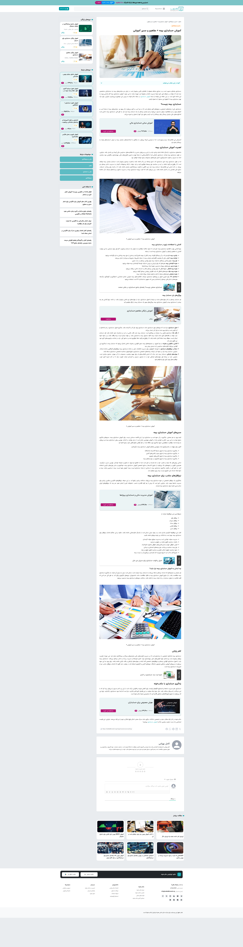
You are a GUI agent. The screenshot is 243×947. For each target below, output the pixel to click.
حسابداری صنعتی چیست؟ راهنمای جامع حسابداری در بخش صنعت (140, 287)
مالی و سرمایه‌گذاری (173, 22)
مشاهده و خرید (108, 131)
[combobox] (111, 9)
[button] (159, 8)
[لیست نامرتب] (120, 792)
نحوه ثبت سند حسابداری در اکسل (151, 675)
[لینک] (128, 792)
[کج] (109, 792)
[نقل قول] (123, 792)
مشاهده (108, 319)
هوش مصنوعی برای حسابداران (140, 702)
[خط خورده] (115, 792)
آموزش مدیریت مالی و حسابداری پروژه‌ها (136, 495)
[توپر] (107, 792)
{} (130, 792)
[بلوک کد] (125, 792)
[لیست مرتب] (117, 792)
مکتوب (179, 22)
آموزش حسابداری (145, 97)
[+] (133, 792)
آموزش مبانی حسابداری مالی (141, 123)
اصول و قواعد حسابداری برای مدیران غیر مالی (147, 560)
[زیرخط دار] (112, 792)
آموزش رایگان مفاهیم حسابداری (140, 311)
